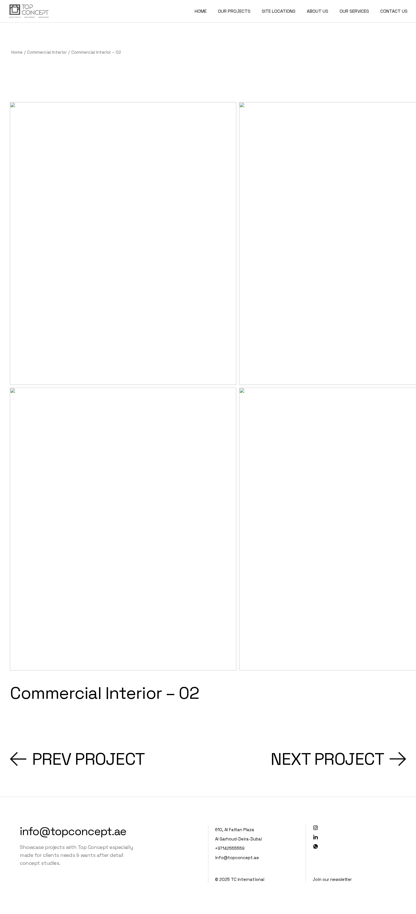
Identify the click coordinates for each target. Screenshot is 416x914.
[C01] (123, 243)
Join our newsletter (332, 879)
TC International (247, 879)
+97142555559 (230, 848)
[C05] (123, 529)
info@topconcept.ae (73, 831)
